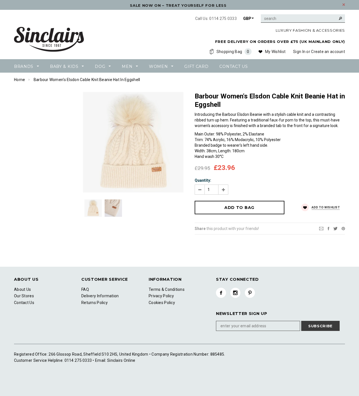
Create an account (328, 51)
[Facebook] (221, 293)
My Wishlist (275, 51)
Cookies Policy (162, 302)
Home (19, 79)
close (343, 4)
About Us (22, 289)
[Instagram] (235, 293)
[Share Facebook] (328, 228)
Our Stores (24, 296)
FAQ (85, 289)
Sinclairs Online (120, 360)
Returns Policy (94, 302)
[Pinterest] (343, 228)
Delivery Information (100, 296)
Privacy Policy (161, 296)
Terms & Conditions (167, 289)
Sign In (299, 51)
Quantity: (203, 180)
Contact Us (24, 302)
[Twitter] (335, 228)
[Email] (321, 228)
